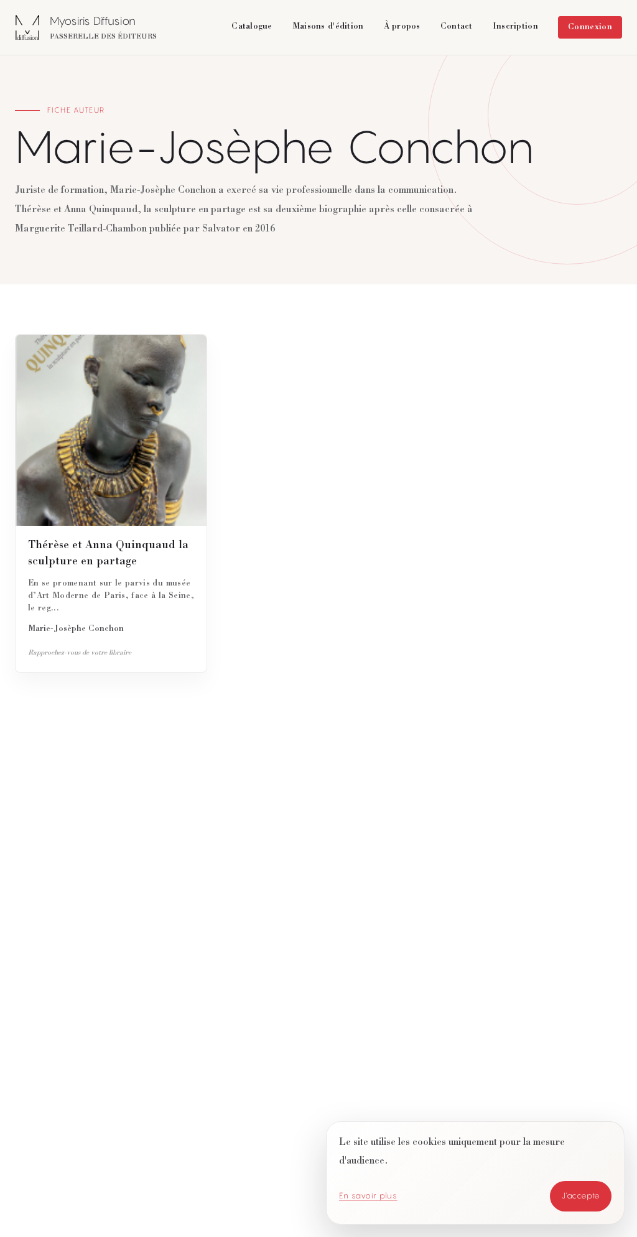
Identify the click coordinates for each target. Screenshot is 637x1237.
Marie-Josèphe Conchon (76, 629)
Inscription (515, 26)
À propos (402, 26)
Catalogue (251, 26)
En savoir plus (368, 1195)
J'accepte (581, 1195)
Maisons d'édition (328, 26)
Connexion (590, 27)
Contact (456, 26)
